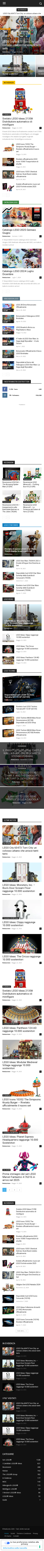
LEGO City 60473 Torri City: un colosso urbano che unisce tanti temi (20, 850)
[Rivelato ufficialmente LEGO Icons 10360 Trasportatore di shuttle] (8, 162)
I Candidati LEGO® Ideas (11, 66)
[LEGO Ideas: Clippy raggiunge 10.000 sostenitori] (8, 638)
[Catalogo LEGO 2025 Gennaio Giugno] (22, 217)
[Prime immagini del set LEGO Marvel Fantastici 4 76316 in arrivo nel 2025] (22, 1161)
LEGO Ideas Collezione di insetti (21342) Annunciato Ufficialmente (28, 1309)
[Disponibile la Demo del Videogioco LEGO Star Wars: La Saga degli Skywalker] (8, 365)
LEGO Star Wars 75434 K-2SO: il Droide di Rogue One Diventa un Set (28, 563)
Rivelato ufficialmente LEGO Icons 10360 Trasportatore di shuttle (27, 161)
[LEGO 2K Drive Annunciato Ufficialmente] (8, 308)
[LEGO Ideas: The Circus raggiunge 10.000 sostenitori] (8, 649)
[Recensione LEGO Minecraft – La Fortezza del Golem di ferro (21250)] (32, 496)
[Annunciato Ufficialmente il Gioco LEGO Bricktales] (8, 354)
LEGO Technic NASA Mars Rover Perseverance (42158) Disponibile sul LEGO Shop (28, 720)
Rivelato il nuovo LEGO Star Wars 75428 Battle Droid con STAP (20, 550)
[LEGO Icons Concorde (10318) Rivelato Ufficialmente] (8, 1322)
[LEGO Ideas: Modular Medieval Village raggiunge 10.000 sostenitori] (22, 1049)
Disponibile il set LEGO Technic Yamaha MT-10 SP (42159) (19, 696)
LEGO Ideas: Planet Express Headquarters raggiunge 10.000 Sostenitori (20, 1139)
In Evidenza (6, 114)
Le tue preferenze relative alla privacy (24, 1543)
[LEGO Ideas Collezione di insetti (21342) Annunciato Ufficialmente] (8, 1310)
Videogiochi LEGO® (7, 310)
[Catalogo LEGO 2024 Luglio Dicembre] (22, 258)
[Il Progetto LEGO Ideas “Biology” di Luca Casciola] (22, 798)
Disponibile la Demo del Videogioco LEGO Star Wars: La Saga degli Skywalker (28, 364)
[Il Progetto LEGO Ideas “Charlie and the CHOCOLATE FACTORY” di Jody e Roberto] (22, 775)
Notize (5, 226)
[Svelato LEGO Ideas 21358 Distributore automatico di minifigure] (22, 102)
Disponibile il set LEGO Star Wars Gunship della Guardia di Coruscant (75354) (28, 575)
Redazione (6, 128)
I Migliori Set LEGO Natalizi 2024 (28, 1285)
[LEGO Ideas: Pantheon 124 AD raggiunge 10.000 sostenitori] (8, 660)
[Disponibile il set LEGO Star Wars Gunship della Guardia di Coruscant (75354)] (8, 576)
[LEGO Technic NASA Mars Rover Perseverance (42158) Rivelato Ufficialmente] (8, 733)
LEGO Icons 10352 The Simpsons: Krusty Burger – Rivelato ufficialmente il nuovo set (21, 1102)
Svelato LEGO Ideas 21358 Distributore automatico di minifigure (17, 121)
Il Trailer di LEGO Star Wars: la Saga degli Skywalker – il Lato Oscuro (27, 341)
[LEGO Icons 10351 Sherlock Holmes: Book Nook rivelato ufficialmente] (8, 174)
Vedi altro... (21, 1331)
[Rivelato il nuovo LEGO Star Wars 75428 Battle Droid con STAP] (22, 543)
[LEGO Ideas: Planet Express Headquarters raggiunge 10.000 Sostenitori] (22, 1124)
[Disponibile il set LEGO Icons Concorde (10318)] (8, 1299)
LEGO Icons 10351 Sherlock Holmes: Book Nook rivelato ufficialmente (26, 174)
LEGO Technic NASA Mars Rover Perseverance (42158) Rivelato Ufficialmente (28, 732)
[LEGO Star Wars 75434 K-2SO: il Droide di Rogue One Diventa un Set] (8, 564)
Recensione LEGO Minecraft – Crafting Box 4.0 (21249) (31, 484)
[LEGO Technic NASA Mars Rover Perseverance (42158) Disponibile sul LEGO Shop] (8, 721)
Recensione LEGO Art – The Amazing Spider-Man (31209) (11, 484)
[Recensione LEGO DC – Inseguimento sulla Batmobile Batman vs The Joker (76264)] (11, 496)
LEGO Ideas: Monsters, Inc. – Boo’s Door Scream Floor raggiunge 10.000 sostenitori (21, 623)
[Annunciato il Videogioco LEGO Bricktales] (8, 319)
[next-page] (7, 195)
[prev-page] (4, 195)
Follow (39, 395)
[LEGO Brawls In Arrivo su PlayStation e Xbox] (8, 330)
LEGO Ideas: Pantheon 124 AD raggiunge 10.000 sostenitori (19, 1029)
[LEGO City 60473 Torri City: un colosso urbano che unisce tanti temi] (22, 35)
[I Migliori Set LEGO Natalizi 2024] (8, 1287)
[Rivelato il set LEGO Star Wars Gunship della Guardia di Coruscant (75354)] (8, 588)
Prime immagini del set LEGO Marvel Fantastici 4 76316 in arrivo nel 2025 (19, 1177)
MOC (22, 792)
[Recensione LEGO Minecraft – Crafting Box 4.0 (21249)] (32, 474)
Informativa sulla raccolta (15, 1548)
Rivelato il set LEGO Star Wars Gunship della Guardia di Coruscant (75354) (27, 587)
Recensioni (6, 479)
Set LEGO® (6, 38)
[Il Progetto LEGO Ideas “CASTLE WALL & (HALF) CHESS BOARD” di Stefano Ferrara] (22, 753)
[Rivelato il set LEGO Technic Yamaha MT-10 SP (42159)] (8, 709)
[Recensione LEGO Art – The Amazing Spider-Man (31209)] (11, 474)
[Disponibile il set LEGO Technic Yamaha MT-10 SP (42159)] (22, 689)
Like (40, 389)
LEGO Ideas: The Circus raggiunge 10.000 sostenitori (21, 958)
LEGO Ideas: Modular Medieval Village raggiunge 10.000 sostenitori (19, 1065)
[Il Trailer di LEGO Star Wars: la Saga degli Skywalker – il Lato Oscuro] (8, 342)
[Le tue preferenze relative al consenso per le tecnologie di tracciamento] (39, 1546)
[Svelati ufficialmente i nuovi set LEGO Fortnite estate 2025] (8, 187)
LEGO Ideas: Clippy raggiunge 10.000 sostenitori (18, 924)
